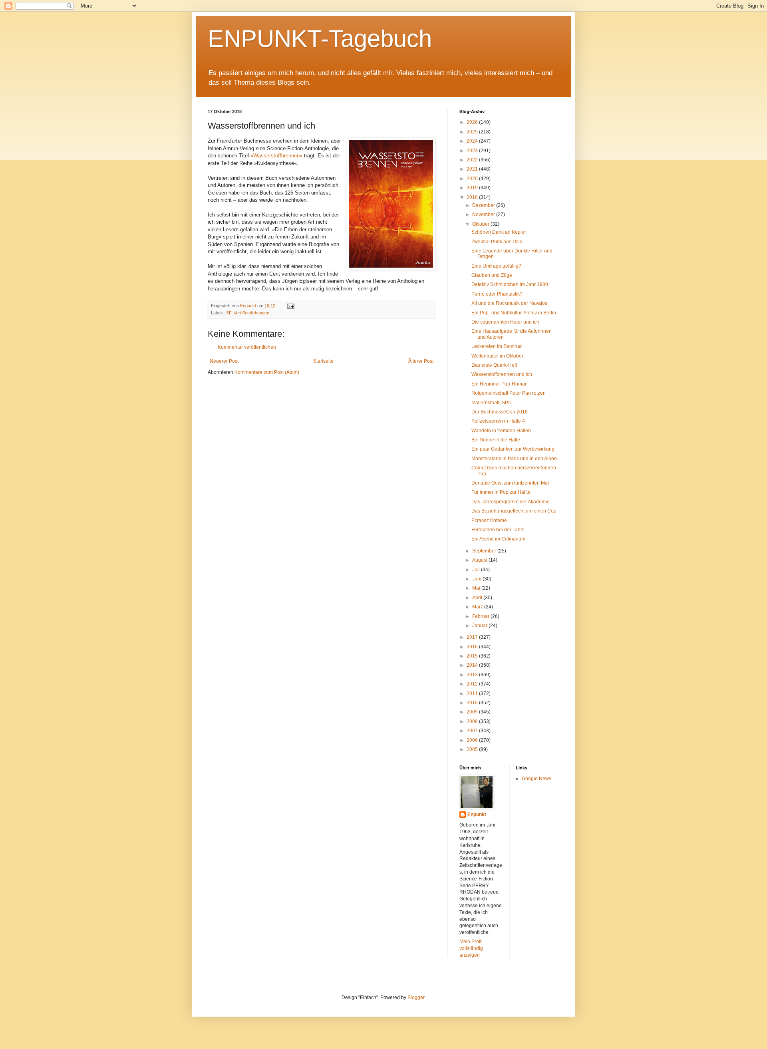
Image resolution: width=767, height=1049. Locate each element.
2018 (473, 197)
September (484, 551)
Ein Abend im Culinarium (498, 539)
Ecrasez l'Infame (489, 520)
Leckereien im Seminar (496, 346)
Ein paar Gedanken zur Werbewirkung (512, 449)
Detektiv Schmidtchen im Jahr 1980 (509, 284)
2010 (473, 702)
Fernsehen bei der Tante (498, 529)
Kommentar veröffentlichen (247, 347)
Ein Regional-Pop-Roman (499, 384)
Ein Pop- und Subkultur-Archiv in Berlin (513, 313)
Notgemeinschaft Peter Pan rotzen (508, 393)
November (484, 214)
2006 (473, 740)
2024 (473, 141)
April (477, 597)
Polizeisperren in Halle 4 (498, 421)
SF (228, 312)
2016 (473, 647)
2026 (473, 122)
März (478, 607)
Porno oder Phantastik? (497, 294)
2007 (473, 730)
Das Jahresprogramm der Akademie (510, 502)
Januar (480, 625)
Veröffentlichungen (251, 312)
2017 (473, 637)
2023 (473, 150)
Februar (481, 616)
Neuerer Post (224, 361)
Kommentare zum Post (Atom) (266, 372)
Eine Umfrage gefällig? (496, 266)
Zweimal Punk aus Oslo (497, 241)
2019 (473, 188)
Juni (477, 579)
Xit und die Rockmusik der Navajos (509, 303)
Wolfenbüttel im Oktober (497, 356)
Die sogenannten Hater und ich (505, 322)
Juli (476, 569)
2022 (473, 160)
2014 (473, 665)
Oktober (481, 224)
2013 (473, 674)
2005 (473, 749)
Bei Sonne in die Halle (495, 440)
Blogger (415, 997)
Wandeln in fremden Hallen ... (503, 430)
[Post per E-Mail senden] (290, 305)
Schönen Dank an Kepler (498, 232)
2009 (473, 712)
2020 (473, 178)
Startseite (323, 361)
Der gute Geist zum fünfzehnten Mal (510, 483)
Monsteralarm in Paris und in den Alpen (514, 458)
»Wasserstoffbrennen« (276, 156)
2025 (473, 132)
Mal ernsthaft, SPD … (494, 402)
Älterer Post (420, 361)
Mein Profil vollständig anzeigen (471, 948)
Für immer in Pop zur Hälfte (501, 492)
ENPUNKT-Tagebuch (320, 38)
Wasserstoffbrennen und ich (501, 374)
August (480, 560)
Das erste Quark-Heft (494, 365)
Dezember (484, 205)
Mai (476, 588)
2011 (473, 693)
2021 (473, 169)
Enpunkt (476, 814)
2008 (473, 721)
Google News (536, 778)
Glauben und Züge (491, 275)
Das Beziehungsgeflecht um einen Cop (513, 511)
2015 (473, 656)
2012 (473, 684)
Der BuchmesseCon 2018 (499, 412)
